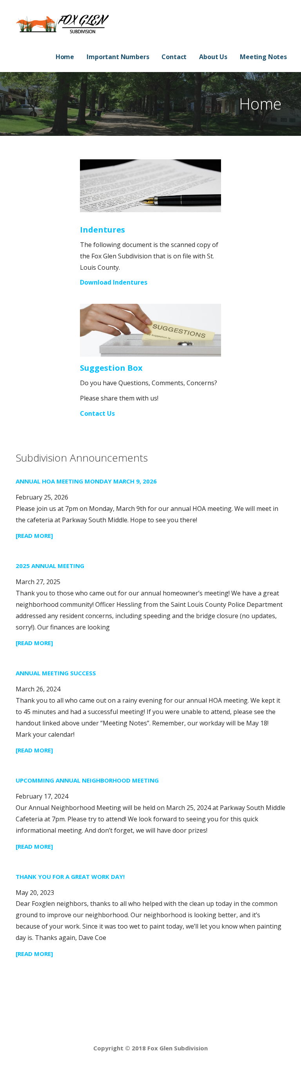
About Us (213, 56)
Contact (174, 56)
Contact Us (97, 413)
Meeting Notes (263, 56)
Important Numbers (118, 56)
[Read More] (34, 535)
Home (65, 56)
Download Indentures (113, 282)
